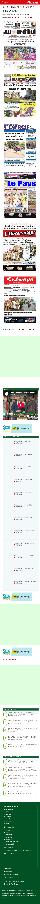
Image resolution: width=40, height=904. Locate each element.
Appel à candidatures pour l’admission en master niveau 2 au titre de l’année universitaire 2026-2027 (23, 722)
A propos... (8, 830)
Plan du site (9, 837)
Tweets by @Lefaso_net (9, 659)
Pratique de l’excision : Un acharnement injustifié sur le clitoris (22, 745)
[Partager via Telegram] (28, 17)
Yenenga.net (9, 821)
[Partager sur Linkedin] (22, 17)
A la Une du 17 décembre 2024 (25, 581)
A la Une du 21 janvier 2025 (24, 556)
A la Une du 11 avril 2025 (23, 454)
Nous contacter (8, 871)
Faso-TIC (8, 819)
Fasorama (8, 814)
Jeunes (7, 823)
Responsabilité (10, 844)
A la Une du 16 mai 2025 (22, 441)
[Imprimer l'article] (31, 17)
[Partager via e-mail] (12, 17)
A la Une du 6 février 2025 (23, 492)
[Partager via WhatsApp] (25, 17)
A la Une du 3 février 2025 (23, 518)
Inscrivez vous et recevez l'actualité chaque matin (17, 850)
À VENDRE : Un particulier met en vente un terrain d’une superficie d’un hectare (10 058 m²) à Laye (22, 737)
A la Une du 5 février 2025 (23, 505)
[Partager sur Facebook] (15, 17)
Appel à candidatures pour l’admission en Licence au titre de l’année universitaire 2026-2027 (23, 730)
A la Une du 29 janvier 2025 (24, 543)
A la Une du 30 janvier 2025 (24, 530)
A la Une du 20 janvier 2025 (24, 568)
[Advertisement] (20, 356)
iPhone (11, 878)
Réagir (18, 443)
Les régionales (10, 809)
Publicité (8, 832)
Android (6, 878)
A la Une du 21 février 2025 (23, 479)
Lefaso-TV (8, 812)
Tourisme (8, 816)
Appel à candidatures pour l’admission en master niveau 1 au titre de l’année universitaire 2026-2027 (23, 714)
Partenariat (9, 835)
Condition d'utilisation (12, 842)
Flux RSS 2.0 (9, 839)
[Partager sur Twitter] (18, 17)
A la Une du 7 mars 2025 (23, 467)
